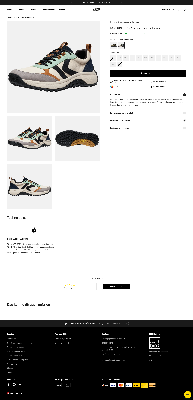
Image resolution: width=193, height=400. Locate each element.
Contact (10, 372)
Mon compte (12, 364)
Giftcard (10, 368)
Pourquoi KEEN (48, 10)
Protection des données (158, 352)
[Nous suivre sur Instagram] (14, 384)
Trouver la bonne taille (16, 351)
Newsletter (11, 339)
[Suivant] (121, 3)
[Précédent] (71, 3)
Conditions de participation (17, 360)
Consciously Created (63, 339)
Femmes (11, 10)
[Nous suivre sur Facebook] (8, 384)
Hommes (23, 10)
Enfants (34, 10)
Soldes (62, 10)
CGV (151, 360)
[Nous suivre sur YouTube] (20, 384)
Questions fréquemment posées (19, 343)
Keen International (62, 343)
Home (9, 17)
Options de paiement (15, 355)
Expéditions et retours (15, 347)
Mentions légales (156, 356)
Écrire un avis (116, 286)
